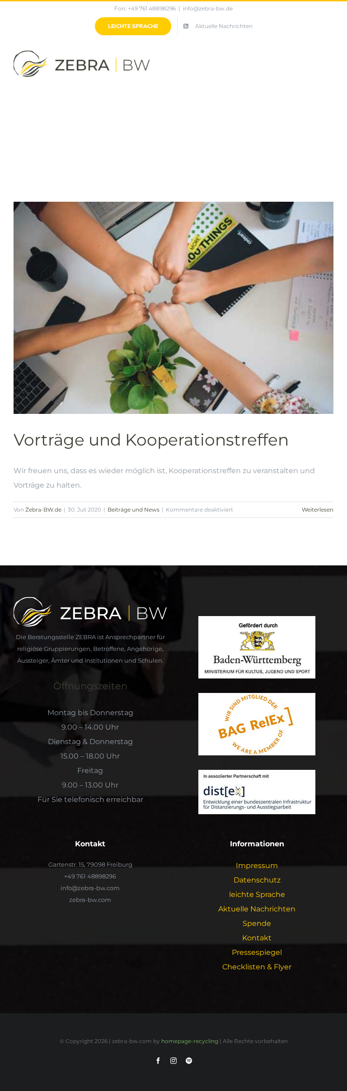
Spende (257, 923)
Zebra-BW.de (43, 509)
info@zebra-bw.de (208, 8)
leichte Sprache (257, 894)
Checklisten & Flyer (256, 967)
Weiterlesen (317, 509)
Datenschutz (257, 880)
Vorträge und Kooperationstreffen (151, 440)
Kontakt (257, 938)
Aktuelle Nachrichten (256, 909)
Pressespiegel (257, 952)
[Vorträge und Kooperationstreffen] (173, 308)
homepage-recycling (189, 1041)
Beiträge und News (133, 509)
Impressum (257, 865)
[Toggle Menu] (327, 65)
